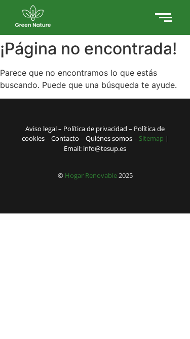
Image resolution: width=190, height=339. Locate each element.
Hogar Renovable (91, 175)
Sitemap (151, 138)
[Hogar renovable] (33, 16)
